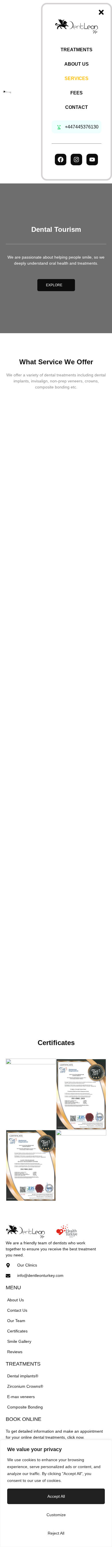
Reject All (56, 1533)
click (71, 1437)
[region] (56, 1493)
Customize (56, 1514)
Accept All (56, 1496)
